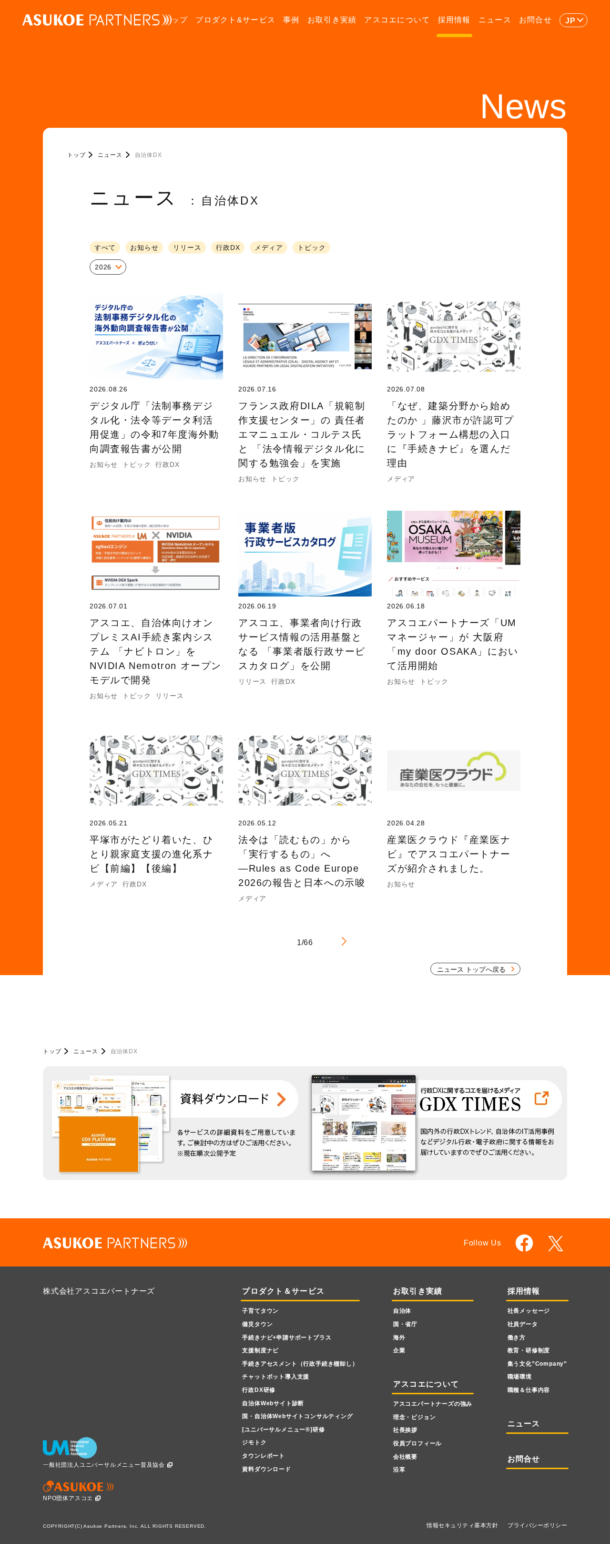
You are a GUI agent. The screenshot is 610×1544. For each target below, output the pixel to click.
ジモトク (254, 1442)
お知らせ (144, 247)
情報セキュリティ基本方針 (462, 1525)
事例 (291, 20)
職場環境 (520, 1376)
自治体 (402, 1310)
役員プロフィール (417, 1443)
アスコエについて (397, 20)
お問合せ (535, 20)
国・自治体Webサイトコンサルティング (297, 1416)
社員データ (523, 1324)
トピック (311, 247)
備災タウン (257, 1324)
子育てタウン (260, 1310)
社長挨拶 (405, 1430)
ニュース (494, 20)
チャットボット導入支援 (275, 1376)
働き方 (517, 1337)
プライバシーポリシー (537, 1525)
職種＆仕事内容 (529, 1390)
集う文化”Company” (537, 1363)
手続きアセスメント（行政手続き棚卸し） (300, 1363)
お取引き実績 (332, 20)
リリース (187, 247)
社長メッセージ (529, 1310)
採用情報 (454, 20)
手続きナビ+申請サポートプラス (286, 1337)
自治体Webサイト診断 (273, 1403)
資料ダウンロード (266, 1469)
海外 (399, 1337)
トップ (175, 20)
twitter (557, 1243)
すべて (104, 247)
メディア (268, 247)
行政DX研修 (258, 1390)
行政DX (228, 247)
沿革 (399, 1469)
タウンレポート (263, 1455)
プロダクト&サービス (235, 20)
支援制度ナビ (260, 1350)
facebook (524, 1243)
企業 (399, 1350)
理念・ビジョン (414, 1417)
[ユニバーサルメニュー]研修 (283, 1429)
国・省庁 (405, 1324)
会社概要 (405, 1456)
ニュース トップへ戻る (471, 969)
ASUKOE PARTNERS (97, 20)
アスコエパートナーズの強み (432, 1403)
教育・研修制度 (529, 1350)
